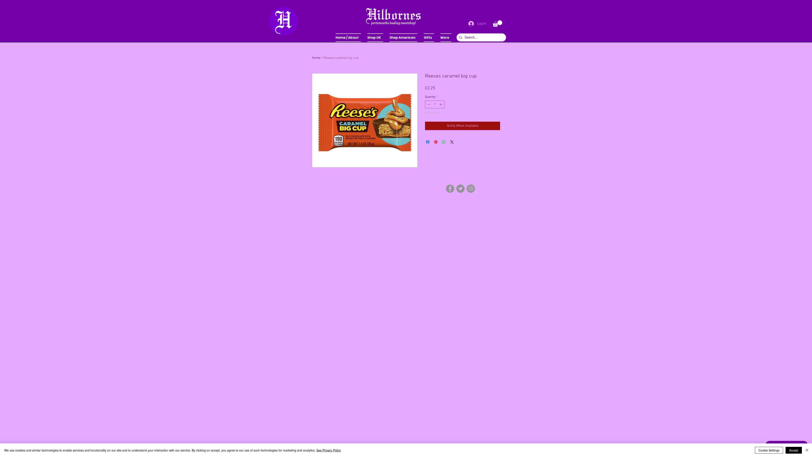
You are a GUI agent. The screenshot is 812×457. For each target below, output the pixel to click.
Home (316, 58)
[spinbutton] (435, 104)
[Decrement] (428, 104)
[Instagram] (471, 188)
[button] (375, 37)
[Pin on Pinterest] (435, 142)
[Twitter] (460, 188)
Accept (793, 450)
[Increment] (441, 104)
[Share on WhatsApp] (443, 142)
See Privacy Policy (328, 450)
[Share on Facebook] (427, 142)
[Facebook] (450, 188)
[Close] (806, 450)
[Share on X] (451, 142)
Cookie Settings (769, 450)
